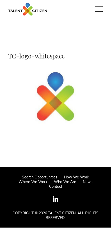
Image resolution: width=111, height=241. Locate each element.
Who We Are (65, 181)
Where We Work (33, 181)
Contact (55, 186)
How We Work (76, 177)
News (87, 181)
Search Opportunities (39, 177)
